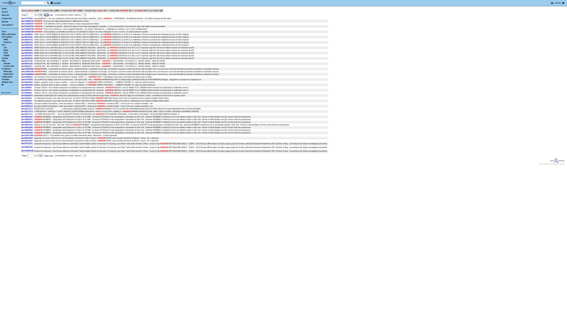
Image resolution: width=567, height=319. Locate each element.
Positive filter (72, 11)
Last (51, 15)
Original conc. (7, 82)
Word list (5, 15)
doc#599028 (26, 93)
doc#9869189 (27, 147)
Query (30, 11)
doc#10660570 (27, 24)
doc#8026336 (27, 85)
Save (4, 32)
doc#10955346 (27, 72)
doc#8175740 (27, 61)
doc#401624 (26, 98)
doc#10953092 (27, 69)
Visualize (5, 79)
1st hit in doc (9, 66)
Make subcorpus (9, 34)
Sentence (8, 42)
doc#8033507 (27, 141)
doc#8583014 (27, 42)
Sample (5, 58)
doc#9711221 (26, 143)
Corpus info (7, 18)
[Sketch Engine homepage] (11, 3)
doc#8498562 (27, 34)
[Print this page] (552, 3)
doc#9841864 (27, 127)
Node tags (8, 71)
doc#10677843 (27, 135)
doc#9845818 (27, 130)
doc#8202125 (27, 64)
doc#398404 (26, 88)
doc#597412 (26, 90)
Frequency (6, 69)
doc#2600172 (27, 106)
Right (6, 50)
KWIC (6, 40)
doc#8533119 (26, 37)
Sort (3, 45)
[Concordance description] (161, 11)
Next (46, 15)
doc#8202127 (27, 66)
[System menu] (563, 3)
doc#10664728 (27, 29)
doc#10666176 (27, 21)
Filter (4, 61)
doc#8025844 (27, 82)
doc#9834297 (27, 117)
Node (6, 53)
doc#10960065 (27, 74)
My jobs (5, 22)
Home (4, 9)
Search (5, 12)
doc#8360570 (27, 96)
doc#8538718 (27, 40)
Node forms (8, 74)
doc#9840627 (27, 122)
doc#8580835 (27, 58)
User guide (6, 25)
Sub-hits (7, 63)
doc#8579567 (27, 56)
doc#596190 (26, 101)
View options (7, 37)
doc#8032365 (27, 138)
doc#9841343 (27, 125)
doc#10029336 (27, 151)
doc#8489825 (27, 50)
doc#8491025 (27, 53)
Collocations (7, 77)
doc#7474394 (27, 18)
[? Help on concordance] (2, 85)
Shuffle (6, 55)
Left (5, 48)
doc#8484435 (27, 48)
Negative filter (95, 11)
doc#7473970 (27, 80)
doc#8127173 (27, 109)
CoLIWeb (57, 3)
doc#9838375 (27, 119)
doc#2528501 (27, 103)
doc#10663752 (27, 26)
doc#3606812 (27, 77)
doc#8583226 (27, 45)
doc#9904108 (27, 133)
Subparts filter (50, 11)
